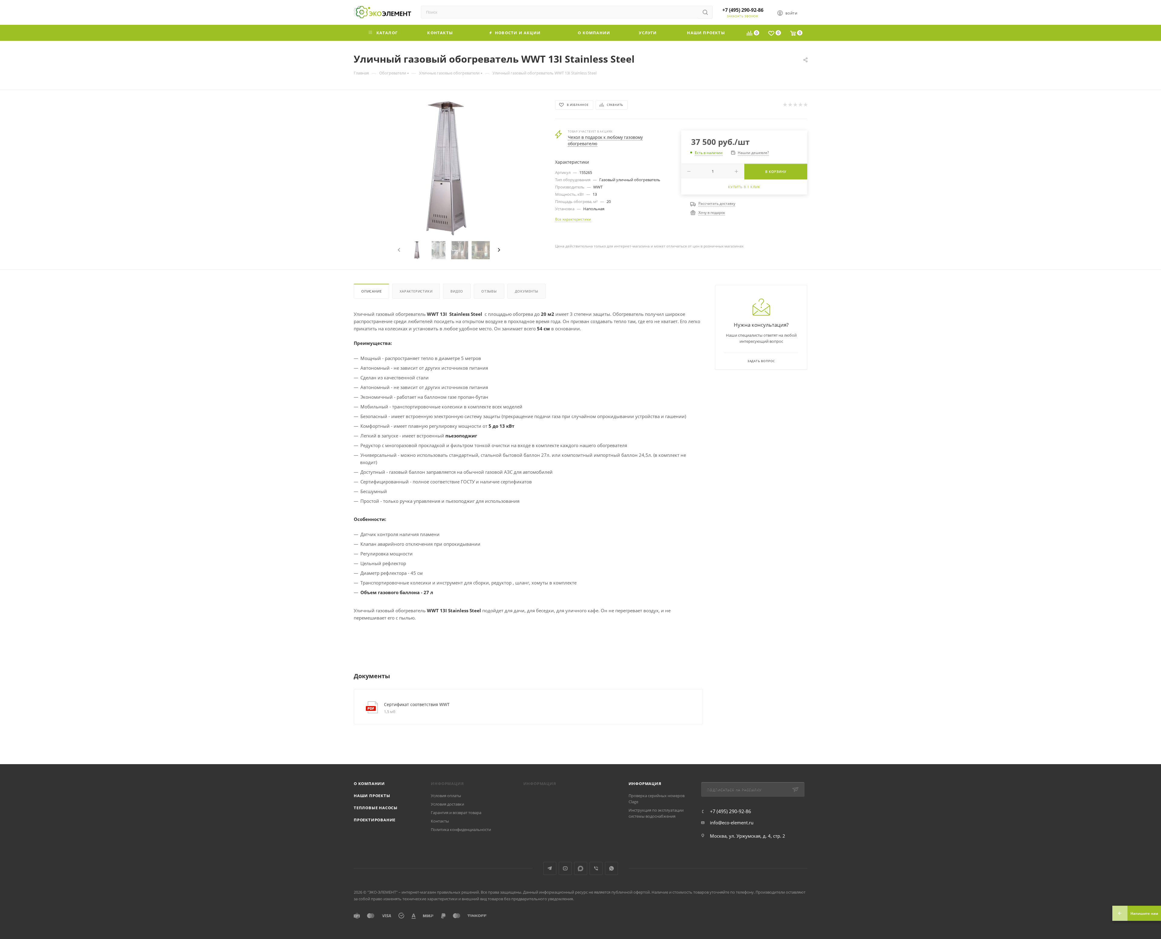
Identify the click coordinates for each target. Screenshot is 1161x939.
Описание (371, 291)
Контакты (440, 821)
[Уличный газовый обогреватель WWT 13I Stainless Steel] (449, 168)
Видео (456, 291)
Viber (596, 868)
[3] (795, 104)
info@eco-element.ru (731, 823)
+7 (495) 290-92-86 (742, 10)
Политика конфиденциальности (461, 829)
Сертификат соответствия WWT (417, 704)
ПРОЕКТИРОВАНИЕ (374, 820)
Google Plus (580, 868)
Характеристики (416, 291)
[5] (805, 104)
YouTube (565, 868)
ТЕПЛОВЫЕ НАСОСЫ (376, 807)
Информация (645, 783)
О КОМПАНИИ (369, 783)
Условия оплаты (446, 795)
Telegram (549, 868)
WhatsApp (611, 868)
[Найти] (705, 12)
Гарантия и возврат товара (456, 812)
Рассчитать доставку (716, 203)
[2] (789, 104)
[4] (800, 104)
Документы (526, 291)
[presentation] (398, 250)
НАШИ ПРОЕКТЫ (372, 795)
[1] (784, 104)
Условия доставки (447, 804)
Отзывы (489, 291)
